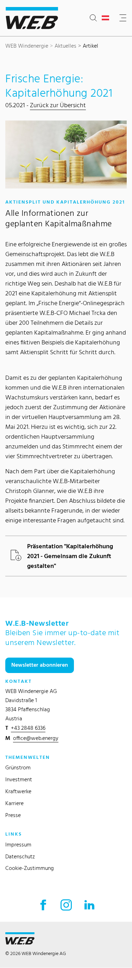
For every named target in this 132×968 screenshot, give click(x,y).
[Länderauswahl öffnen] (107, 18)
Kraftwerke (18, 791)
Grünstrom (18, 767)
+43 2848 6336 (28, 728)
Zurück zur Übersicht (58, 105)
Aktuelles (65, 46)
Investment (18, 779)
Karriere (14, 803)
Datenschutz (20, 856)
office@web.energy (35, 738)
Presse (13, 815)
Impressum (18, 844)
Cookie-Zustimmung (29, 868)
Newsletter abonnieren (39, 665)
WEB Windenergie (26, 46)
